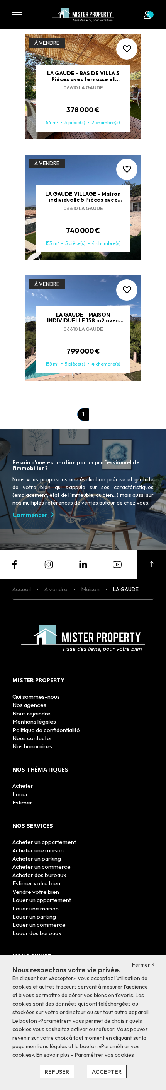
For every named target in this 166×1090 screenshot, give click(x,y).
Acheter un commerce (41, 866)
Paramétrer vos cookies (104, 1054)
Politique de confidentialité (46, 730)
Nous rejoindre (31, 713)
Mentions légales (34, 721)
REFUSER (57, 1071)
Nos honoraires (32, 746)
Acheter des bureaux (39, 875)
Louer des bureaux (36, 933)
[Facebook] (14, 563)
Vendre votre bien (35, 891)
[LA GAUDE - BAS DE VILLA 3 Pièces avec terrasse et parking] (83, 87)
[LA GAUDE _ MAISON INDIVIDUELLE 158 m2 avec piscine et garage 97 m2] (83, 328)
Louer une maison (35, 908)
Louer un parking (34, 916)
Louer (20, 794)
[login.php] (149, 15)
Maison (90, 589)
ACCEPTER (107, 1071)
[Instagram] (49, 563)
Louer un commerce (39, 924)
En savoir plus (53, 1054)
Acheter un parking (36, 858)
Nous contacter (32, 738)
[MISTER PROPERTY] (83, 13)
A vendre (56, 589)
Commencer (29, 514)
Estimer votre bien (36, 883)
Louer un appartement (41, 899)
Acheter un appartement (44, 841)
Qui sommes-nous (36, 696)
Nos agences (29, 704)
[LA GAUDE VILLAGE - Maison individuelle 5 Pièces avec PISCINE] (83, 207)
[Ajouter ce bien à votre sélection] (127, 49)
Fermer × (143, 964)
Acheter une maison (38, 850)
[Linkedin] (83, 563)
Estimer (22, 802)
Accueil (21, 589)
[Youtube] (117, 563)
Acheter (22, 785)
